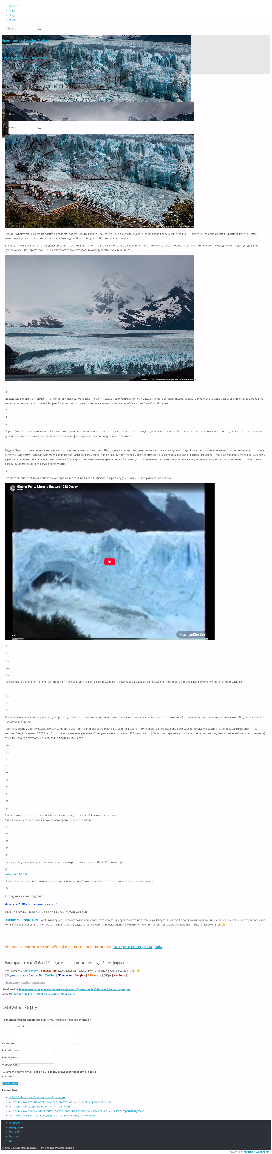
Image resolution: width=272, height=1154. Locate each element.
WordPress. (263, 1152)
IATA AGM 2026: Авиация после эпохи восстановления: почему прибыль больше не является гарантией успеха (76, 1111)
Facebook (32, 970)
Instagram (15, 1127)
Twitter (13, 1136)
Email (6, 1057)
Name (6, 1050)
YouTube (14, 1131)
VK (10, 1140)
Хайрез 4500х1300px (17, 874)
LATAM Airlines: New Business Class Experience (36, 1097)
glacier (25, 982)
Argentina (12, 982)
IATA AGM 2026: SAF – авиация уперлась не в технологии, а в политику (52, 1115)
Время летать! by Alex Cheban (25, 40)
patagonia (38, 982)
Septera (248, 1152)
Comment (8, 1043)
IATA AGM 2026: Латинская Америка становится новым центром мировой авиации (59, 1102)
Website (7, 1064)
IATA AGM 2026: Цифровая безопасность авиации (39, 1106)
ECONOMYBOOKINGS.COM (21, 920)
